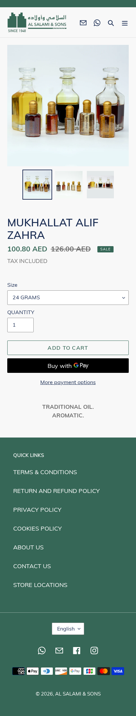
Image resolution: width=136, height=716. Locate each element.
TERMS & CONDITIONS (45, 472)
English (66, 628)
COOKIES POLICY (37, 528)
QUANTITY (20, 312)
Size (12, 284)
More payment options (68, 382)
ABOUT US (28, 547)
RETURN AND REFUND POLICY (56, 491)
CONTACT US (32, 566)
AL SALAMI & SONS (78, 694)
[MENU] (125, 22)
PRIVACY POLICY (37, 509)
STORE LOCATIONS (40, 585)
